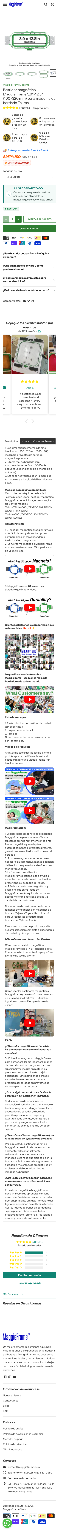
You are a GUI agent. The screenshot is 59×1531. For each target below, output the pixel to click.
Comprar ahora (29, 228)
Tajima (25, 84)
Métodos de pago (13, 1439)
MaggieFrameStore (14, 1509)
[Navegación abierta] (5, 4)
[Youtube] (14, 1376)
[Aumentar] (18, 219)
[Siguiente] (52, 41)
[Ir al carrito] (52, 4)
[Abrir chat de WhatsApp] (7, 1523)
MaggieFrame (11, 84)
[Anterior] (7, 41)
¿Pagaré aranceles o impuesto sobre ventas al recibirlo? (24, 279)
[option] (29, 41)
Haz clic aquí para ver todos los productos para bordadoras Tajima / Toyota (27, 917)
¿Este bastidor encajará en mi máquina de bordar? (26, 255)
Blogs (6, 1405)
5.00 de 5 (37, 1242)
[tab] (11, 441)
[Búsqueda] (45, 4)
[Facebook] (5, 1376)
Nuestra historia (12, 1395)
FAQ (5, 1411)
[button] (11, 107)
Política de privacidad (15, 1444)
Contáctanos (10, 1400)
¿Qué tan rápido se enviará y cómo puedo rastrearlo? (23, 267)
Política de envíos (13, 1428)
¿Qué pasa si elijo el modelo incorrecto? (26, 290)
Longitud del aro (12, 171)
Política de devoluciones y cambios (23, 1433)
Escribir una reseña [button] (29, 1275)
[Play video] (29, 568)
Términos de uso (12, 1449)
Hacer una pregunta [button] (29, 1282)
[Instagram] (9, 1376)
